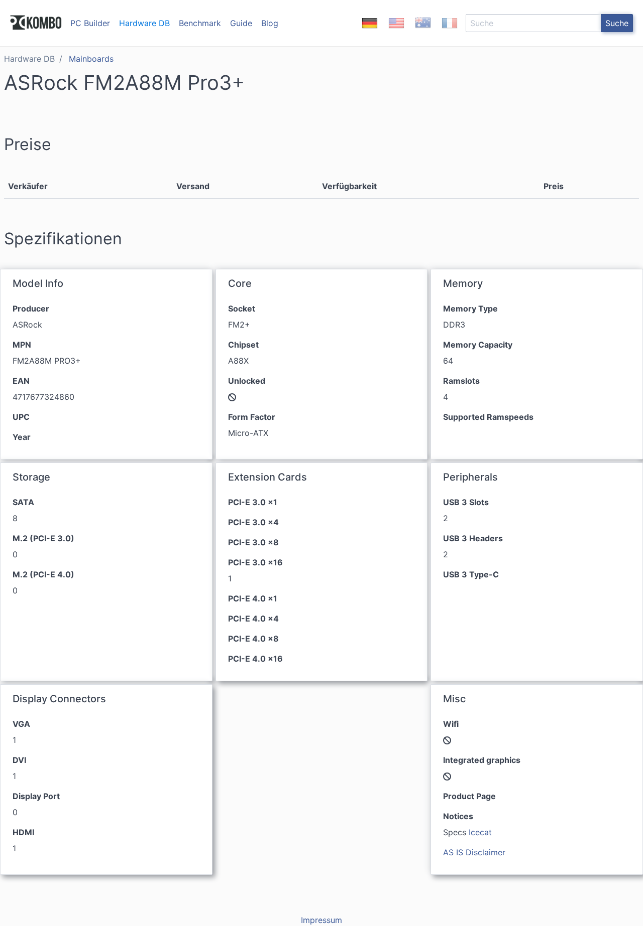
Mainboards (91, 59)
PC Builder (90, 23)
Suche (616, 23)
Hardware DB (144, 23)
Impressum (321, 920)
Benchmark (200, 23)
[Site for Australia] (423, 32)
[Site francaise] (450, 32)
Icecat (480, 832)
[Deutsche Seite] (370, 32)
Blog (269, 23)
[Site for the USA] (396, 32)
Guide (241, 23)
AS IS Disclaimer (474, 852)
